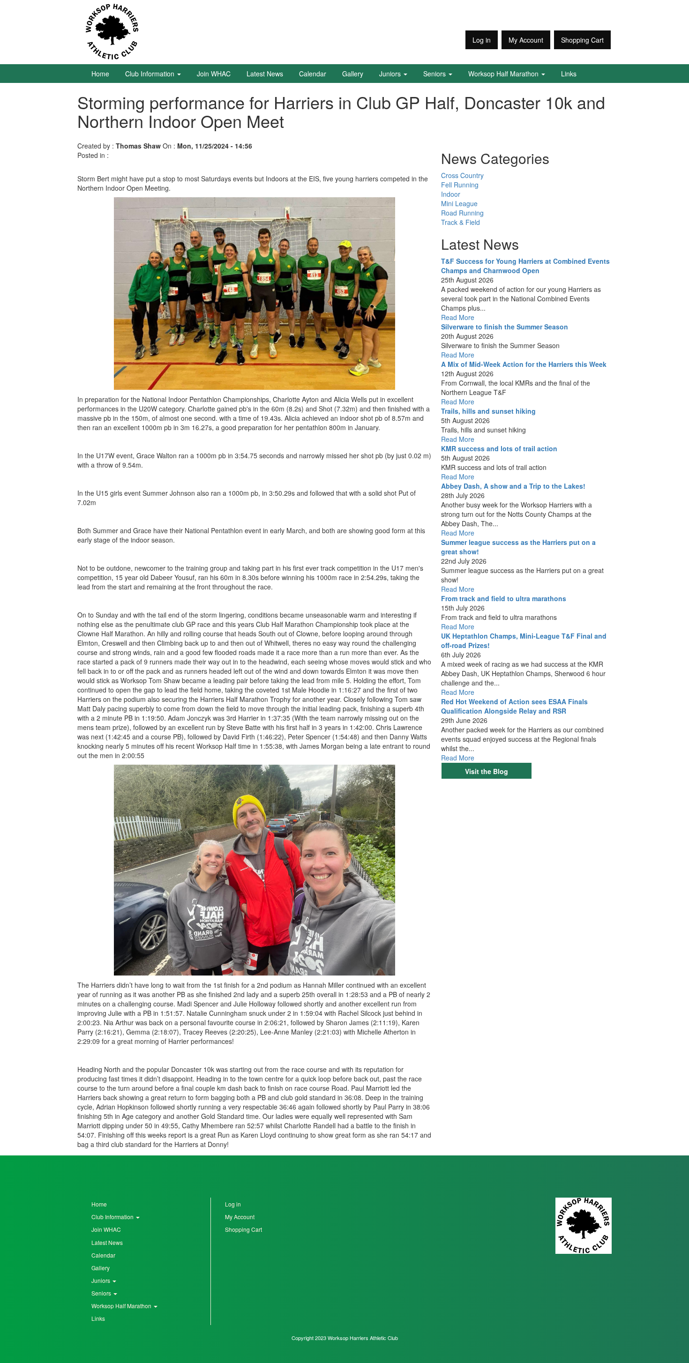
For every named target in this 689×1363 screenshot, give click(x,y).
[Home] (112, 32)
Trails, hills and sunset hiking (488, 411)
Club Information (150, 73)
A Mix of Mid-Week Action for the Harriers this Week (524, 364)
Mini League (459, 203)
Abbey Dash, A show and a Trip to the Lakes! (513, 486)
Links (569, 73)
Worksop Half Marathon (504, 73)
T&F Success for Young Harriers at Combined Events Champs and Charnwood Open (525, 265)
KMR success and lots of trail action (499, 448)
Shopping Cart (582, 40)
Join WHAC (214, 73)
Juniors (391, 73)
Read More (457, 317)
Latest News (265, 73)
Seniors (435, 73)
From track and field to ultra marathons (503, 598)
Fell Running (460, 184)
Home (100, 73)
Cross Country (462, 175)
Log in (481, 40)
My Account (526, 40)
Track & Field (460, 222)
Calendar (312, 73)
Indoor (450, 194)
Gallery (352, 73)
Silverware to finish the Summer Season (504, 326)
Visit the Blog (486, 771)
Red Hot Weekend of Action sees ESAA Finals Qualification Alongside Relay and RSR (514, 706)
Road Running (462, 212)
